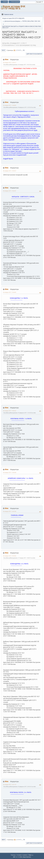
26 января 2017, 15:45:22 (9, 410)
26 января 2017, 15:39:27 (9, 171)
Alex (6, 59)
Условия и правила (22, 855)
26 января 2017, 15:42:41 (9, 191)
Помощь (13, 855)
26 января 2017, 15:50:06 (9, 556)
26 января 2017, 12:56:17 (9, 62)
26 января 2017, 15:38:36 (9, 105)
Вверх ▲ (31, 855)
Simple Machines (27, 857)
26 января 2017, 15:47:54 (9, 511)
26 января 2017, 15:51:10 (9, 784)
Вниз (3, 50)
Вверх (3, 839)
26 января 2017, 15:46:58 (9, 472)
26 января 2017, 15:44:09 (9, 292)
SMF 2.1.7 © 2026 (17, 857)
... (22, 50)
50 (24, 50)
